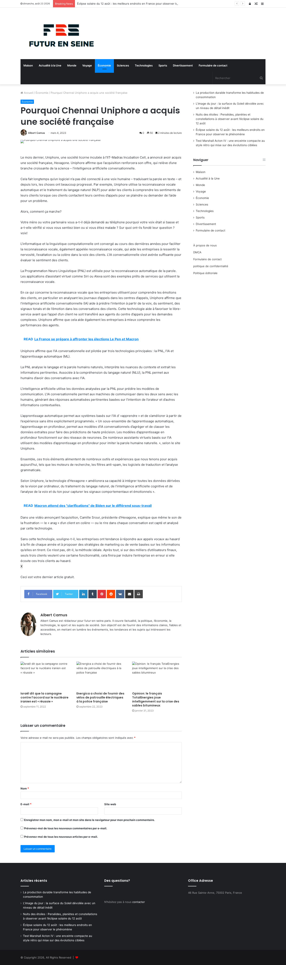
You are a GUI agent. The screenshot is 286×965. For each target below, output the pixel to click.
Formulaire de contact (213, 65)
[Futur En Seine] (59, 33)
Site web (110, 804)
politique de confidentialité (210, 266)
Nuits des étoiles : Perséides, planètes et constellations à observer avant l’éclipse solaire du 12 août (229, 119)
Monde (71, 65)
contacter (138, 902)
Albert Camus (36, 132)
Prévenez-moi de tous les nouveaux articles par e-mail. (61, 836)
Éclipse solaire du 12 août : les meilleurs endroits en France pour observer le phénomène (135, 3)
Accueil (28, 92)
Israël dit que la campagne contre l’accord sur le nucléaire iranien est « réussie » (44, 697)
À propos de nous (205, 245)
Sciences (123, 65)
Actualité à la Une (50, 65)
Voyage (87, 65)
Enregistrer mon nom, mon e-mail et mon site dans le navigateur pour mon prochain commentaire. (89, 820)
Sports (162, 65)
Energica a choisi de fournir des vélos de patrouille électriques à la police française (100, 697)
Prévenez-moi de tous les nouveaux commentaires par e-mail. (65, 828)
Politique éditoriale (205, 273)
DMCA (197, 252)
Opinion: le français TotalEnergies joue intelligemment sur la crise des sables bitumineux (155, 699)
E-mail (26, 804)
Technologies (144, 65)
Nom (25, 788)
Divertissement (183, 65)
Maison (28, 65)
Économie (104, 65)
